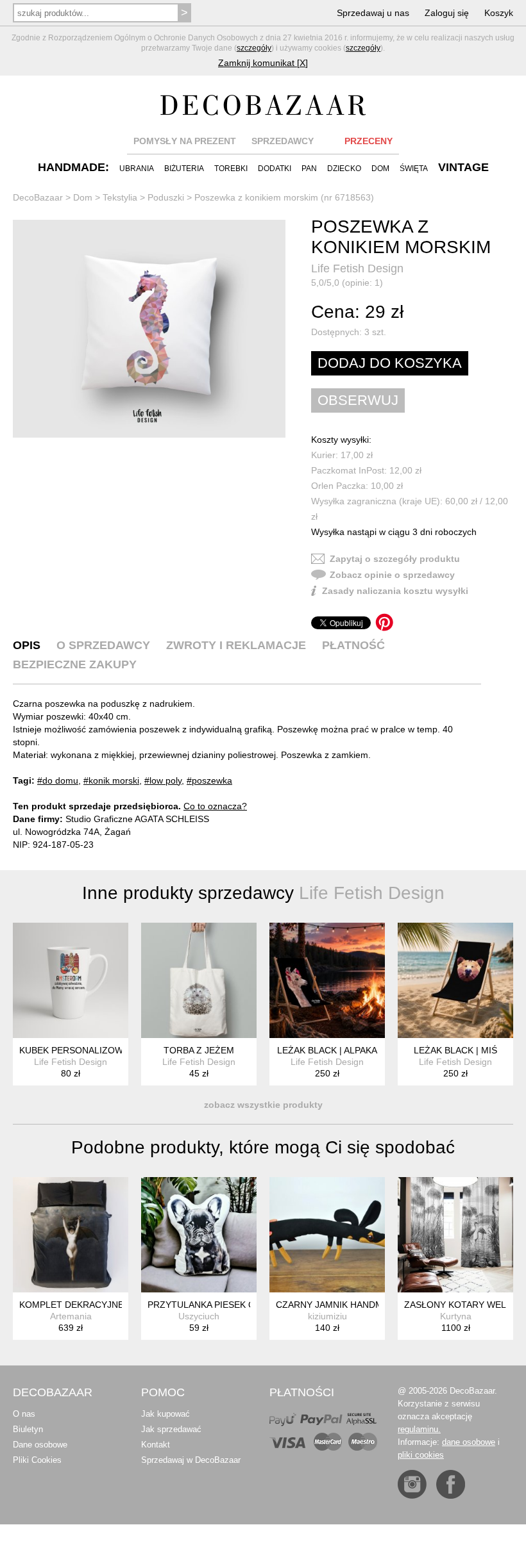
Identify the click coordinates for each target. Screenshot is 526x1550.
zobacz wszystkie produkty (263, 1105)
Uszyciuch (198, 1316)
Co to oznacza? (215, 806)
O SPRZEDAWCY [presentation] (103, 645)
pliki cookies (421, 1455)
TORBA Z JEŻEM (199, 1050)
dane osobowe (468, 1442)
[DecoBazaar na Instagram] (412, 1484)
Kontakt (155, 1444)
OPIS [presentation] (26, 645)
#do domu (57, 780)
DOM (380, 168)
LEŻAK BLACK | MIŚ (455, 1050)
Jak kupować (165, 1414)
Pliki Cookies (37, 1460)
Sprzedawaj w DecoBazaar (191, 1460)
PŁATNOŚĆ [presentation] (353, 645)
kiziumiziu (327, 1316)
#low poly (163, 780)
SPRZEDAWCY (282, 141)
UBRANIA (136, 168)
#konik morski (111, 780)
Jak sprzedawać (171, 1429)
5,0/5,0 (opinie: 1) (347, 282)
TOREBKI (231, 168)
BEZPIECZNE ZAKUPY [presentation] (75, 664)
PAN (309, 168)
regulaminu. (419, 1429)
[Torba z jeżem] (199, 980)
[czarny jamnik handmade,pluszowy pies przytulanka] (327, 1234)
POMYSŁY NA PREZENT (184, 141)
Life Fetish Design (357, 268)
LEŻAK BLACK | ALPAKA (327, 1050)
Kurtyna (455, 1316)
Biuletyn (28, 1429)
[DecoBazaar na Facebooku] (450, 1484)
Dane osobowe (40, 1444)
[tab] (26, 645)
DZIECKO (344, 168)
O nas (24, 1414)
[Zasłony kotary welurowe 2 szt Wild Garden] (455, 1234)
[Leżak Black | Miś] (455, 980)
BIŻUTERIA (184, 168)
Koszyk (498, 13)
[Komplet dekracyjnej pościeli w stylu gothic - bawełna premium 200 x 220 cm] (70, 1234)
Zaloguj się (447, 13)
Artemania (71, 1316)
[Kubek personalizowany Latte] (70, 980)
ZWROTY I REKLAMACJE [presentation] (236, 645)
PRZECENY (368, 141)
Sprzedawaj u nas (373, 13)
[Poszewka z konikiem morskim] (149, 329)
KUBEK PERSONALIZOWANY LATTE (95, 1050)
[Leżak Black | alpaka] (327, 980)
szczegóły (254, 48)
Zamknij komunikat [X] (263, 63)
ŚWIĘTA (414, 168)
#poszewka (209, 780)
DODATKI (274, 168)
